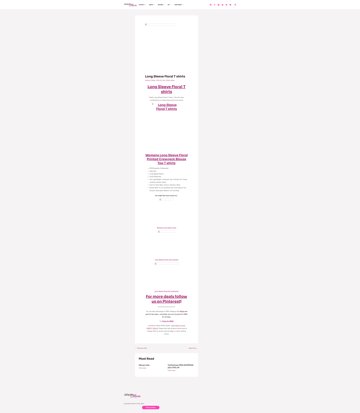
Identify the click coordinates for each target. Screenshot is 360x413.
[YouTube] (230, 5)
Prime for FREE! (168, 321)
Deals (151, 4)
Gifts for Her (160, 80)
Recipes (160, 4)
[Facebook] (211, 5)
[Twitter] (226, 5)
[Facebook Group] (218, 5)
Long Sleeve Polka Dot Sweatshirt (166, 291)
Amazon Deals (150, 80)
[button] (145, 4)
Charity (141, 4)
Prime (182, 311)
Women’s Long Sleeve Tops (166, 228)
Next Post (193, 348)
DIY (169, 4)
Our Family (178, 4)
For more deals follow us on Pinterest (166, 299)
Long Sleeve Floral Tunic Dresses (166, 260)
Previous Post (141, 348)
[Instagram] (214, 5)
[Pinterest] (222, 5)
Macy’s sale (144, 365)
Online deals (170, 80)
